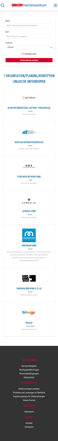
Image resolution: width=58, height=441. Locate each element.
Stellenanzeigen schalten (29, 388)
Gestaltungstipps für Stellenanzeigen (29, 396)
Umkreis (9, 42)
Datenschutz (29, 377)
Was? (8, 21)
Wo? (7, 32)
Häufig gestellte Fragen (29, 369)
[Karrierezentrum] (29, 4)
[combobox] (29, 25)
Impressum (29, 411)
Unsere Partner (29, 400)
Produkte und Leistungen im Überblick (29, 392)
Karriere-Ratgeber (29, 366)
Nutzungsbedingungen (29, 373)
